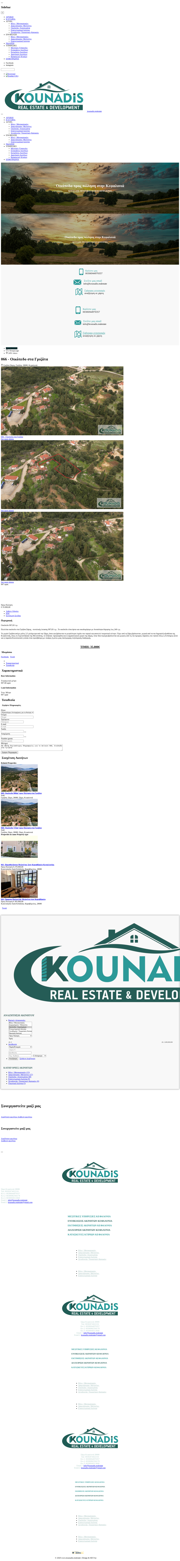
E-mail (3, 724)
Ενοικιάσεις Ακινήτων (19, 50)
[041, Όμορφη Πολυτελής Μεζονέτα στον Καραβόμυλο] (19, 897)
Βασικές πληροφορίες (16, 1020)
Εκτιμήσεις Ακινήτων (19, 52)
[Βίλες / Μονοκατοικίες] (20, 1023)
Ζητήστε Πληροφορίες (9, 752)
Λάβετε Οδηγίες (12, 611)
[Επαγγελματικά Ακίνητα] (20, 1029)
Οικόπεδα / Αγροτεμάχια (20, 28)
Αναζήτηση (13, 1059)
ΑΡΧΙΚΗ (9, 17)
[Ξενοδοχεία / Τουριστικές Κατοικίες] (20, 1031)
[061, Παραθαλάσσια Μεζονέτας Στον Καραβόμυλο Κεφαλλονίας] (19, 862)
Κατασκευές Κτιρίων (19, 57)
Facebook (5, 657)
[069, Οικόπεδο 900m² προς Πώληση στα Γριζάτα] (19, 791)
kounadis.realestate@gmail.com (20, 1202)
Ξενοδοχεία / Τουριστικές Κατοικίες (25, 32)
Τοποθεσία (10, 665)
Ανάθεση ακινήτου (25, 1117)
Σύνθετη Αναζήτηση (27, 1059)
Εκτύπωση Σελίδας (13, 616)
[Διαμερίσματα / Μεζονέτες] (20, 1025)
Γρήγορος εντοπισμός (94, 290)
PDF (8, 613)
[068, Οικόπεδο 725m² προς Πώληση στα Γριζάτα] (19, 826)
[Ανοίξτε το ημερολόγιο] (25, 736)
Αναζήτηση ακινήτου (9, 1117)
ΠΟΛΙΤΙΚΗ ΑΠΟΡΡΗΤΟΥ (96, 1553)
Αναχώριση (5, 734)
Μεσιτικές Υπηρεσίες (19, 48)
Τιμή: (11, 1038)
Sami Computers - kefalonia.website (111, 1558)
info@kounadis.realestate (17, 1200)
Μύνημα (4, 743)
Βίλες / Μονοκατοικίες (19, 24)
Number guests (7, 738)
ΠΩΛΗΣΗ (10, 43)
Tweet (12, 657)
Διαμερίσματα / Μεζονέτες (21, 26)
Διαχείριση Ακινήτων (19, 54)
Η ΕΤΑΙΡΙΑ (10, 19)
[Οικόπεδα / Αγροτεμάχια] (20, 1027)
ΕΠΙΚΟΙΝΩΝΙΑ (12, 59)
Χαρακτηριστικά (12, 663)
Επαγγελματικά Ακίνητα (20, 30)
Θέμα (3, 710)
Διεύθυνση (12, 1044)
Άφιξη (3, 729)
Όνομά (3, 715)
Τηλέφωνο (5, 719)
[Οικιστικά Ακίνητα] (20, 1033)
